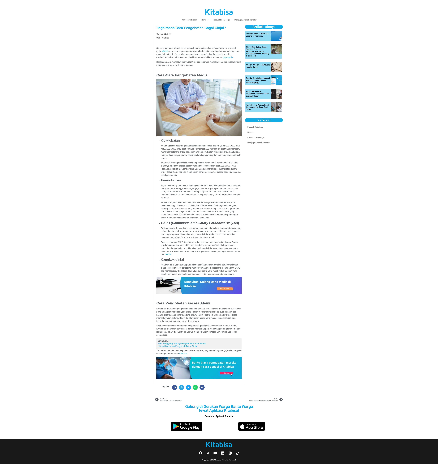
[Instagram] (230, 453)
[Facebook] (200, 453)
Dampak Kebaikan (189, 20)
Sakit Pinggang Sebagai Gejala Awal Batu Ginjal (182, 343)
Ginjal (165, 51)
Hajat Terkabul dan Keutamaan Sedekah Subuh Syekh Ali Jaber (257, 93)
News (203, 20)
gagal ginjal (228, 57)
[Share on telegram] (181, 387)
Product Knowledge (221, 20)
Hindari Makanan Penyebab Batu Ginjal (177, 346)
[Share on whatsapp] (195, 387)
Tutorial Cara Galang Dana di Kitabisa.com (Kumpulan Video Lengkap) (258, 80)
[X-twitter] (208, 453)
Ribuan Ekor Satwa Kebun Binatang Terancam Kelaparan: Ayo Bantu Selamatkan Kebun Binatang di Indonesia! (257, 51)
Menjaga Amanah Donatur (245, 20)
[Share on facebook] (174, 387)
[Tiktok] (237, 453)
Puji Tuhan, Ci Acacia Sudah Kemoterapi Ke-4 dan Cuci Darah (257, 107)
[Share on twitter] (188, 387)
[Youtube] (215, 453)
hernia (168, 254)
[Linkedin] (222, 453)
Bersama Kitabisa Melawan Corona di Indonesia (257, 35)
